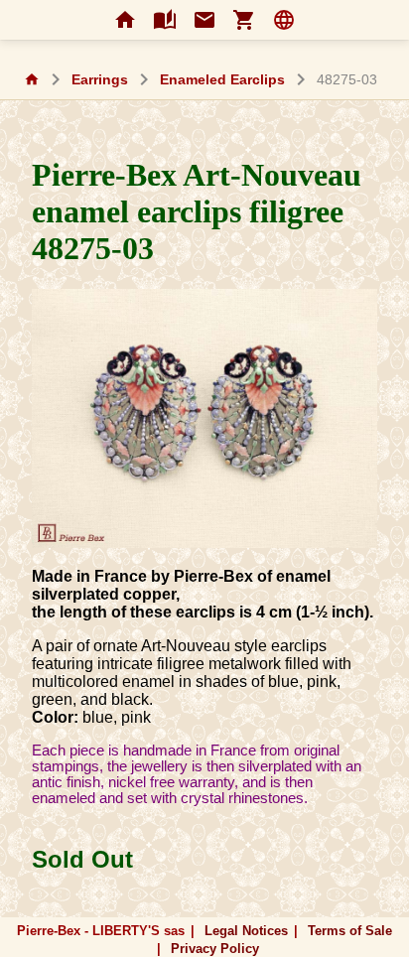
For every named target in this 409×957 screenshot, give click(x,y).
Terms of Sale (350, 930)
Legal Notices (246, 930)
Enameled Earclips (222, 79)
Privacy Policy (215, 948)
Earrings (99, 79)
